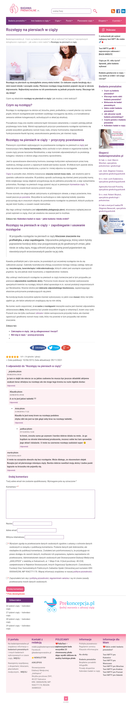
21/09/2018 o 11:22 (22, 412)
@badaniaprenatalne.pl (41, 652)
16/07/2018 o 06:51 (14, 456)
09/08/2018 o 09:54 (14, 375)
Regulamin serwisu (87, 646)
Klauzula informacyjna (88, 649)
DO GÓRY (66, 702)
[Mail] (45, 647)
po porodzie (24, 197)
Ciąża (8, 174)
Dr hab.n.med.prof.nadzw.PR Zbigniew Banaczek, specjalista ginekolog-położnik (112, 208)
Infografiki (83, 665)
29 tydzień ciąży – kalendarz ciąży (18, 627)
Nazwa (9, 523)
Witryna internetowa (15, 537)
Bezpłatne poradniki (87, 662)
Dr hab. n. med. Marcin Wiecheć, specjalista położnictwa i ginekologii (109, 163)
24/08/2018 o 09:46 (17, 395)
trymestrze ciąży (77, 184)
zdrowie (39, 313)
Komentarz (11, 487)
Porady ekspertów (87, 668)
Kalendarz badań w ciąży (114, 125)
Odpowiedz (11, 386)
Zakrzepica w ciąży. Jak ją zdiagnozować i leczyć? (34, 331)
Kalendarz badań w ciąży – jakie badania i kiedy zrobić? (43, 219)
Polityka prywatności (88, 644)
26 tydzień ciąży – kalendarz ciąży (18, 607)
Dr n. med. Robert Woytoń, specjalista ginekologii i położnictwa (110, 197)
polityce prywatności (82, 571)
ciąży (81, 145)
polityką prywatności (39, 578)
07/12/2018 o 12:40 (27, 432)
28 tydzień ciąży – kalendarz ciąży (18, 620)
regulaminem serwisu (59, 578)
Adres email (11, 530)
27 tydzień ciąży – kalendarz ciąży (18, 614)
